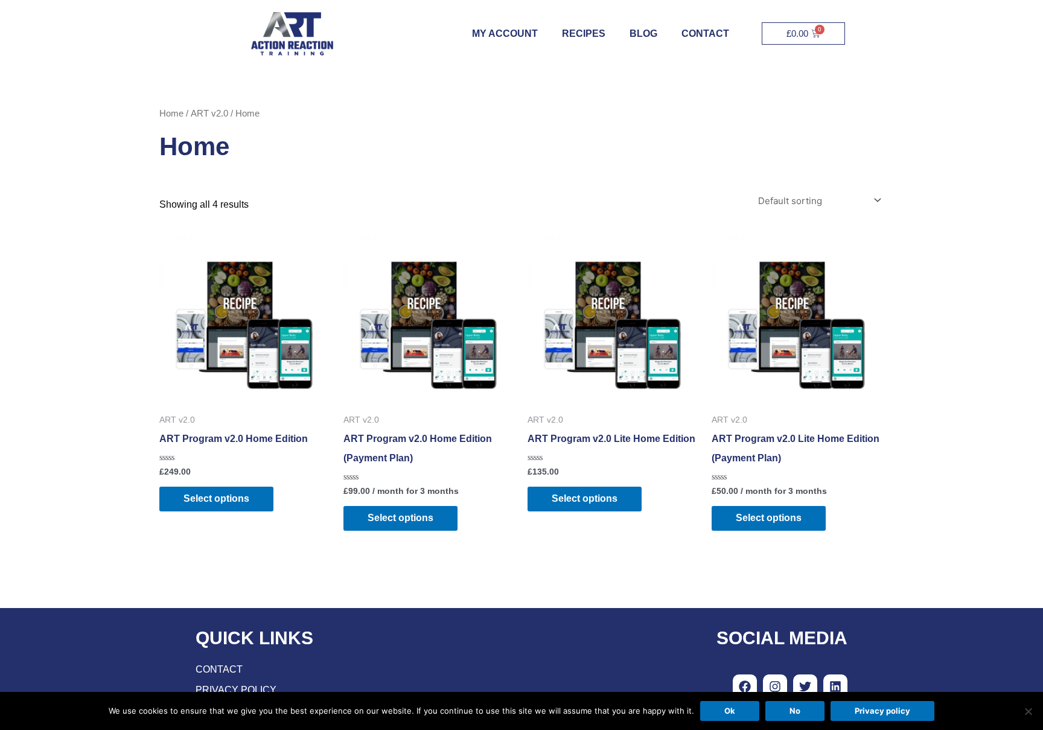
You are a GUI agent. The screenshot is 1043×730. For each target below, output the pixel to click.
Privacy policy (882, 711)
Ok (729, 711)
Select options (216, 498)
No (794, 711)
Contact (705, 33)
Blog (643, 33)
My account (505, 33)
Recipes (583, 33)
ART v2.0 (209, 113)
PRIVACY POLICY (236, 690)
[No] (1028, 711)
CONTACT (219, 669)
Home (171, 113)
